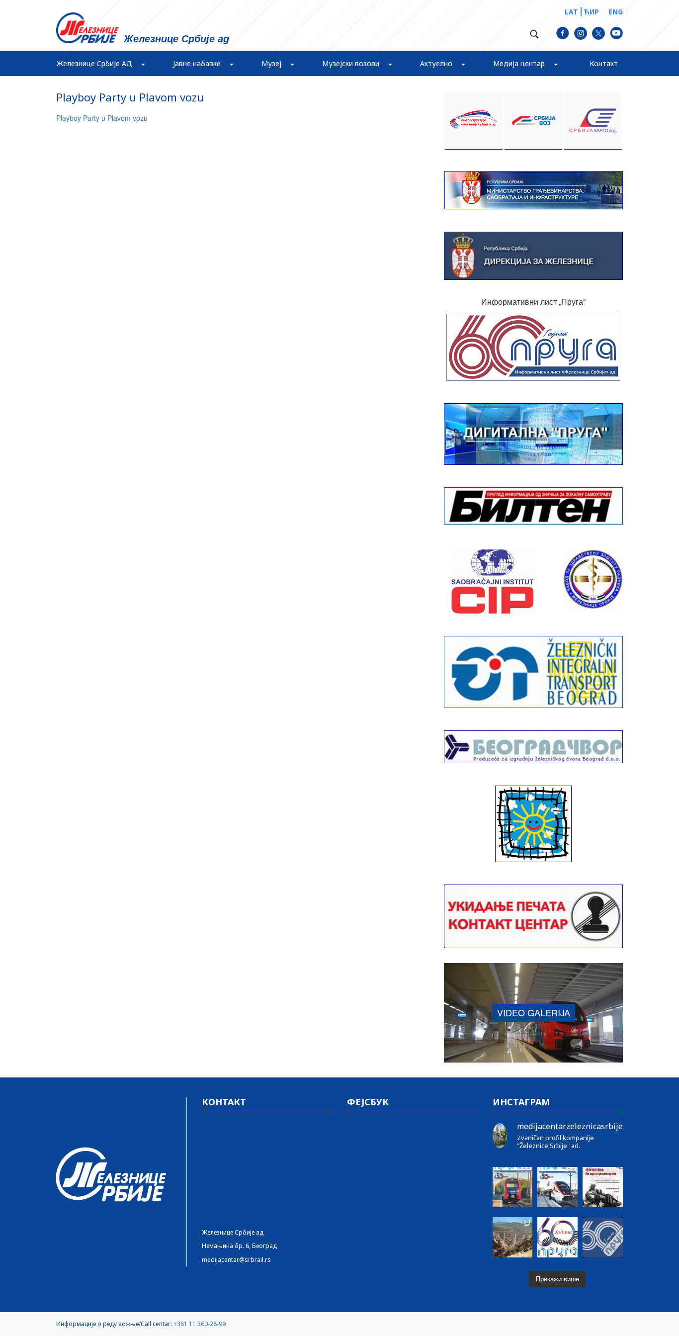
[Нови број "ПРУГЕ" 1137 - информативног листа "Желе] (557, 1187)
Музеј (271, 63)
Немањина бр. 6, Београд (239, 1246)
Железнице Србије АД (94, 63)
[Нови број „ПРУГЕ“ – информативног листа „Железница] (513, 1187)
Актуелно (436, 63)
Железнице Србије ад (232, 1232)
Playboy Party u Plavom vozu (102, 118)
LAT (571, 11)
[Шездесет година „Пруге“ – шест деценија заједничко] (603, 1237)
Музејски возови (350, 63)
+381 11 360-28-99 (199, 1324)
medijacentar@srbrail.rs (236, 1259)
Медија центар (519, 63)
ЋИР (591, 11)
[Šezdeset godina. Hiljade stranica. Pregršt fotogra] (557, 1237)
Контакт (604, 63)
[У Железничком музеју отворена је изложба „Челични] (603, 1187)
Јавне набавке (197, 63)
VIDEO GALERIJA (533, 1012)
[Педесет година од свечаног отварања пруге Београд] (513, 1237)
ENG (615, 11)
